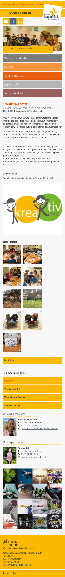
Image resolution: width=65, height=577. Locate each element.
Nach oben (11, 573)
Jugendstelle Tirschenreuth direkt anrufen (28, 4)
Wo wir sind (10, 405)
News (7, 380)
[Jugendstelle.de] (19, 21)
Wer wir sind (11, 389)
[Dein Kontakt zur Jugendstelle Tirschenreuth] (6, 21)
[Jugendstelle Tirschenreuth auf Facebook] (13, 21)
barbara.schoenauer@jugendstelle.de (40, 428)
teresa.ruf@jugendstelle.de (34, 457)
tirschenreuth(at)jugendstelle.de (18, 565)
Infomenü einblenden (20, 13)
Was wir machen (13, 397)
